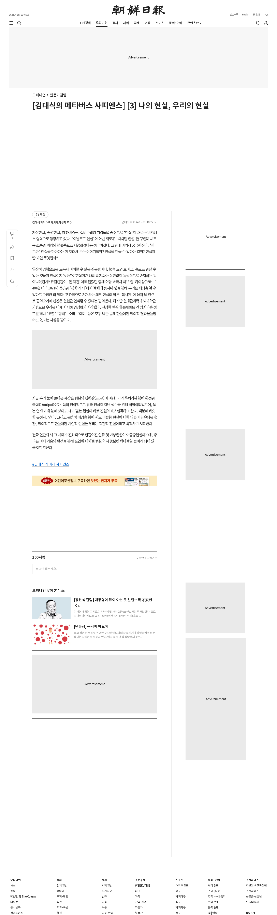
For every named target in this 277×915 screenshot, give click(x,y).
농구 (177, 913)
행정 (59, 913)
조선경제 (140, 880)
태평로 (14, 902)
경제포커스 (16, 913)
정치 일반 (62, 885)
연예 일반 (213, 885)
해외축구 (180, 907)
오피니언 (39, 95)
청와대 (60, 891)
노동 (104, 907)
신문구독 (234, 14)
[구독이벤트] (94, 481)
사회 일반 (107, 885)
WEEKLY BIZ (142, 885)
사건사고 (107, 891)
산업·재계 (141, 902)
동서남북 (15, 907)
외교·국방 (62, 907)
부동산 (139, 913)
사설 (12, 885)
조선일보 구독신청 (256, 885)
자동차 (139, 907)
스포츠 (179, 880)
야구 (177, 891)
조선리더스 (252, 880)
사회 (104, 880)
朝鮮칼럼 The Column (23, 896)
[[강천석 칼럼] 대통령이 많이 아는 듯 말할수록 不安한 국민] (51, 608)
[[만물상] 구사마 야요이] (51, 634)
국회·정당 (62, 896)
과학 (137, 896)
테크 (137, 891)
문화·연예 (214, 880)
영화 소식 (213, 896)
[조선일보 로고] (138, 9)
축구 (177, 902)
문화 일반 (213, 907)
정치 (59, 880)
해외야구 (180, 896)
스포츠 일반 (182, 885)
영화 (214, 913)
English (245, 14)
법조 (104, 896)
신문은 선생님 (254, 896)
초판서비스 (252, 891)
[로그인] (265, 23)
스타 (210, 891)
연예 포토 (213, 902)
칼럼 (12, 891)
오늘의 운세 (252, 902)
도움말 (140, 558)
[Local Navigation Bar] (11, 23)
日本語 (256, 14)
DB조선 (250, 913)
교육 (104, 902)
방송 (217, 891)
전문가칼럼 (58, 95)
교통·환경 (107, 913)
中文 (266, 14)
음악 (222, 896)
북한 (59, 902)
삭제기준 (152, 558)
